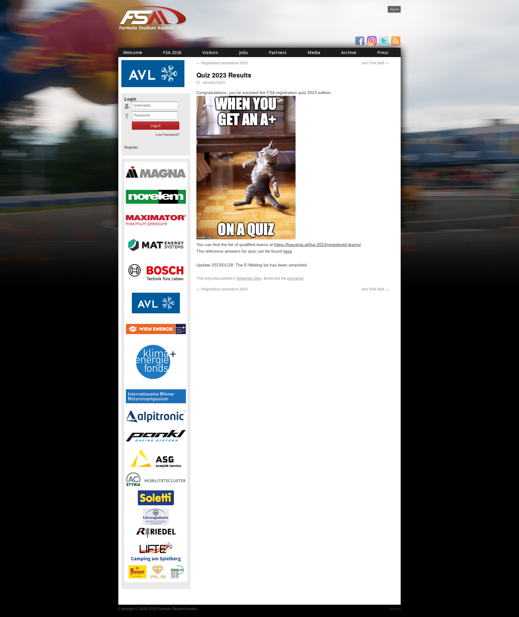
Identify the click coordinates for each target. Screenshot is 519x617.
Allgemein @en (249, 278)
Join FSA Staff (375, 62)
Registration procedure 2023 (222, 62)
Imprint (394, 9)
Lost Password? (167, 134)
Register (131, 147)
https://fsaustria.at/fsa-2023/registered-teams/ (317, 244)
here (287, 251)
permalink (295, 278)
